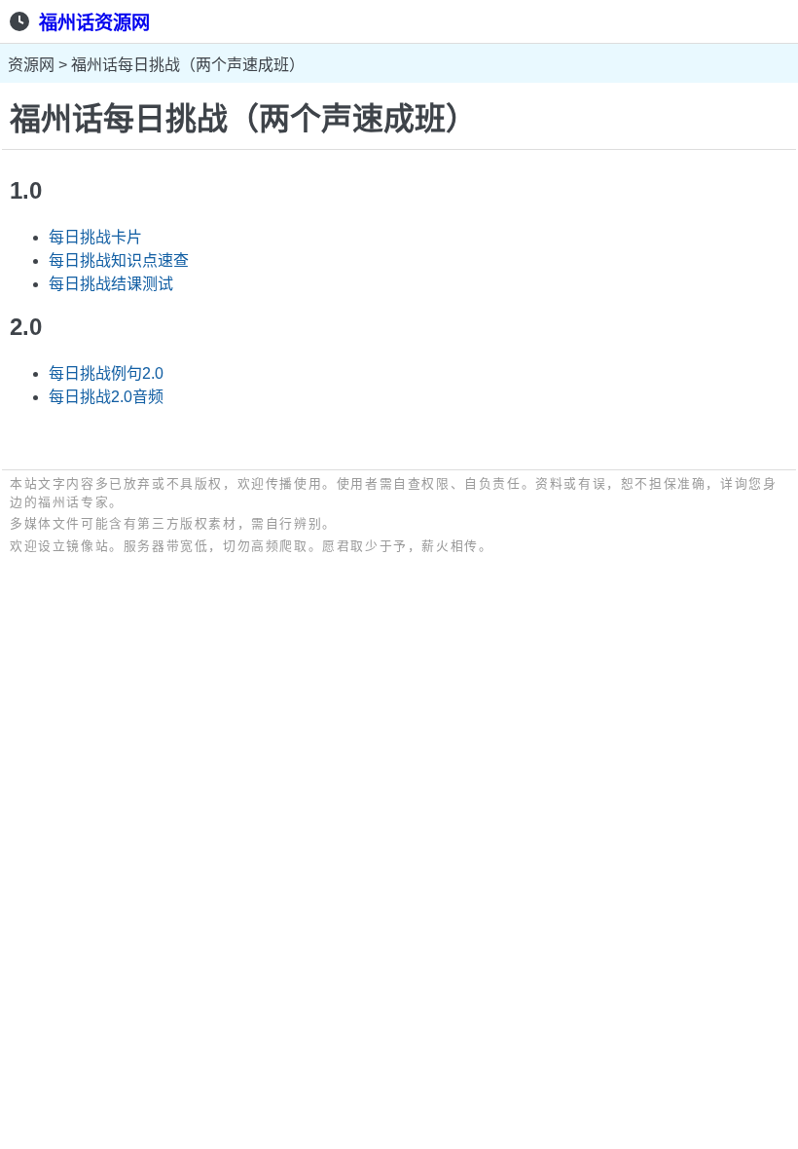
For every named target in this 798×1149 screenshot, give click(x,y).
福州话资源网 (94, 23)
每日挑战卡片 (95, 237)
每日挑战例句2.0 (106, 373)
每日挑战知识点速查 (119, 260)
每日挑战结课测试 (111, 284)
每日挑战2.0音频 (106, 397)
